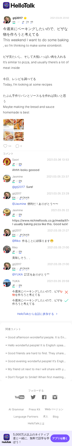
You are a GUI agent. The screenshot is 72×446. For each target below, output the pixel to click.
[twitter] (33, 397)
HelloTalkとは (36, 423)
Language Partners (26, 416)
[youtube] (19, 397)
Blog (55, 416)
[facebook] (44, 397)
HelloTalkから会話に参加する (35, 313)
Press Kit (34, 409)
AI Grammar (16, 409)
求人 (45, 416)
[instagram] (55, 397)
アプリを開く (60, 438)
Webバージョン (54, 409)
